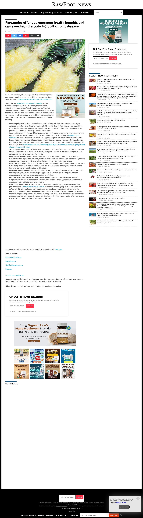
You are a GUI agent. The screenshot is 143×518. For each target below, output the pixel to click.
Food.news (58, 250)
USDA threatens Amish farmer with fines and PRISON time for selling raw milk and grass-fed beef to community (116, 150)
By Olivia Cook (107, 83)
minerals (20, 281)
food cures (51, 279)
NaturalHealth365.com (13, 257)
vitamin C (51, 281)
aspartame (68, 12)
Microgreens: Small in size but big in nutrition (111, 120)
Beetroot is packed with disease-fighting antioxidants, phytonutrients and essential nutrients (113, 177)
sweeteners (58, 12)
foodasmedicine (62, 279)
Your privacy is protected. (15, 311)
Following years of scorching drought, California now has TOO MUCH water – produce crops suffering (116, 104)
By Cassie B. (106, 217)
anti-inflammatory (23, 279)
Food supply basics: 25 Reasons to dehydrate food (112, 164)
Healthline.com (10, 261)
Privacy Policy (71, 511)
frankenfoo (24, 12)
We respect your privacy (61, 506)
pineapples (43, 281)
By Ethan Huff (107, 90)
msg (76, 12)
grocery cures (78, 279)
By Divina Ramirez (108, 223)
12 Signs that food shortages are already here (111, 198)
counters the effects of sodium (33, 187)
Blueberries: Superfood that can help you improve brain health (116, 170)
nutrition (35, 281)
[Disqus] (45, 411)
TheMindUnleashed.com (14, 265)
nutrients (27, 281)
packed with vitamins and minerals (29, 103)
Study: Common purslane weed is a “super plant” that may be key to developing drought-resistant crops (116, 157)
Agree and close (124, 507)
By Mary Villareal (108, 172)
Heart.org (8, 269)
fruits (70, 279)
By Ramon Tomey (108, 100)
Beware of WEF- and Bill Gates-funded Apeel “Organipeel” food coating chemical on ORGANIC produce (117, 87)
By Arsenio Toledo (108, 187)
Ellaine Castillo (20, 31)
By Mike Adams (107, 209)
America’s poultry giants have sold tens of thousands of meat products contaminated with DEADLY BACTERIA (116, 191)
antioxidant (35, 279)
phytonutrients (36, 12)
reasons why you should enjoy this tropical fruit (35, 99)
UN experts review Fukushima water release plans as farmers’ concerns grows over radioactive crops (116, 214)
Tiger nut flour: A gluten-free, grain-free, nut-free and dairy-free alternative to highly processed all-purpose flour (117, 142)
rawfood (48, 12)
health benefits (10, 281)
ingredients (85, 12)
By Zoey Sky (107, 116)
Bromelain (43, 279)
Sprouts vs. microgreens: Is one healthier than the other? (115, 221)
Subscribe (113, 515)
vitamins (58, 281)
